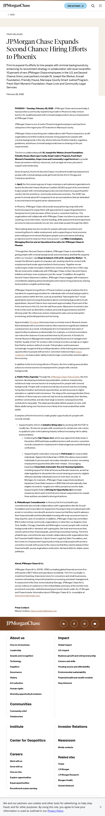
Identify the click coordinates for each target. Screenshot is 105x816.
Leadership (15, 650)
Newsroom (66, 740)
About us (17, 638)
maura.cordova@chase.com (43, 610)
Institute (16, 727)
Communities (20, 704)
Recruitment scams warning (23, 788)
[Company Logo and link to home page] (16, 8)
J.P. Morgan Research (68, 774)
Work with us (16, 761)
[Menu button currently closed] (100, 5)
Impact (63, 638)
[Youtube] (94, 623)
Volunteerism (16, 716)
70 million (34, 322)
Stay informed (65, 683)
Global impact (65, 644)
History (13, 677)
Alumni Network (66, 785)
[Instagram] (84, 623)
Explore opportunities (20, 777)
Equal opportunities (19, 782)
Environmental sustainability (72, 672)
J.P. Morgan (63, 769)
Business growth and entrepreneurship (77, 655)
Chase (61, 763)
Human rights (16, 688)
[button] (101, 807)
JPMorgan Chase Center (65, 376)
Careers (16, 754)
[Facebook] (74, 623)
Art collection (16, 683)
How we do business (20, 644)
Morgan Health (65, 780)
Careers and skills (66, 661)
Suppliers (14, 666)
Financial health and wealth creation (75, 677)
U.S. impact (63, 650)
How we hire (16, 772)
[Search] (93, 5)
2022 (12, 14)
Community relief (18, 711)
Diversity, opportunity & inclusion (26, 694)
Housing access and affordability (74, 666)
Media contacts (65, 747)
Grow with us (16, 766)
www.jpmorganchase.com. (27, 595)
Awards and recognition (21, 655)
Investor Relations (72, 727)
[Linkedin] (63, 623)
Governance (16, 672)
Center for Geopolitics (28, 740)
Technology (15, 661)
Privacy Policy (55, 810)
